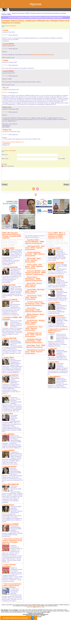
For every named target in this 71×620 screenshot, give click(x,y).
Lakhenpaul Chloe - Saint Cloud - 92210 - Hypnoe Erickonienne (35, 247)
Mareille (6, 609)
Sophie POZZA (9, 505)
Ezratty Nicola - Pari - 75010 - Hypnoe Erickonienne (34, 328)
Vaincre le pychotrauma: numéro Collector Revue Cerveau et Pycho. (12, 585)
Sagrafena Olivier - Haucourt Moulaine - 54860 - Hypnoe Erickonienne (35, 241)
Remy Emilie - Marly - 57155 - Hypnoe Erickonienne (33, 260)
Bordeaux (16, 609)
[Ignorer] (15, 35)
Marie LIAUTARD (10, 285)
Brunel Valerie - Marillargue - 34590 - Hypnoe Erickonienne (33, 278)
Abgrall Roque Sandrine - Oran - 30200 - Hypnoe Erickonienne (35, 351)
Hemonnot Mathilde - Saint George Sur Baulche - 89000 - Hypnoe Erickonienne (35, 272)
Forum (8, 13)
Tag (43, 606)
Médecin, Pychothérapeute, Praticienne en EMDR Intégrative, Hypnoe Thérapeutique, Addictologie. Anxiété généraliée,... (57, 309)
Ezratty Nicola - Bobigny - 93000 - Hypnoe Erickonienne (35, 322)
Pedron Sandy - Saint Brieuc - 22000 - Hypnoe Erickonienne (34, 266)
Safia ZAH (7, 396)
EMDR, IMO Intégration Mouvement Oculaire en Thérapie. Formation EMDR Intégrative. (11, 235)
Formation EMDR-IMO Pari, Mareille (15, 618)
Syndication (38, 606)
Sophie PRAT (8, 413)
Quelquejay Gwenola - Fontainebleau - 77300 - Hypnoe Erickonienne (33, 340)
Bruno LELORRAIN (10, 300)
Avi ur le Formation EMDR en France (43, 212)
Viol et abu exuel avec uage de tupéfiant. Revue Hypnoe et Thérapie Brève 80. (12, 541)
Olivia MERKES (9, 434)
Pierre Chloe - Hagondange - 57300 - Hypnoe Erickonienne (33, 309)
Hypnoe (35, 4)
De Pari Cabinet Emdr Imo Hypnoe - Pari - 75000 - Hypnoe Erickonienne (35, 303)
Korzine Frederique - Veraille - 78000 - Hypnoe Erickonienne (35, 254)
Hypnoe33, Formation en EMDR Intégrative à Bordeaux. (58, 330)
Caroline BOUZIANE (11, 267)
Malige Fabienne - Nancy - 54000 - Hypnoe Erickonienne (35, 316)
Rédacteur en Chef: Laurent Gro (35, 613)
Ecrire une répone (10, 25)
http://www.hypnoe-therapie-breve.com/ (42, 54)
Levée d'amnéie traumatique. (9, 565)
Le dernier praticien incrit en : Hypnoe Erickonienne (35, 236)
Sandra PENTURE (10, 338)
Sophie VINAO (9, 357)
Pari (2, 609)
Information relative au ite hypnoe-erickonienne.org (35, 614)
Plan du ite (30, 606)
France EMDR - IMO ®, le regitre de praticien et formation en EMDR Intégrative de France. (56, 235)
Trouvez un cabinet (45, 612)
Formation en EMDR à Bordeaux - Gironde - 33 (9, 212)
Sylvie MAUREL (9, 450)
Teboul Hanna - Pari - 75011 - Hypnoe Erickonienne (33, 297)
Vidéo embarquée (8, 166)
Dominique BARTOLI (11, 375)
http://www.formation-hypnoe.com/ (13, 142)
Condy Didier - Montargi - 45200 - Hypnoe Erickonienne (35, 291)
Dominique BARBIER (11, 524)
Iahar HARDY (9, 248)
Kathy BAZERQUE (10, 466)
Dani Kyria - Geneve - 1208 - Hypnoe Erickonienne (34, 285)
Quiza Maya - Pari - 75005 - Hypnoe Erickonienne (35, 346)
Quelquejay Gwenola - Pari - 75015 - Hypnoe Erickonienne (33, 334)
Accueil (3, 13)
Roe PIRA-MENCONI (11, 484)
